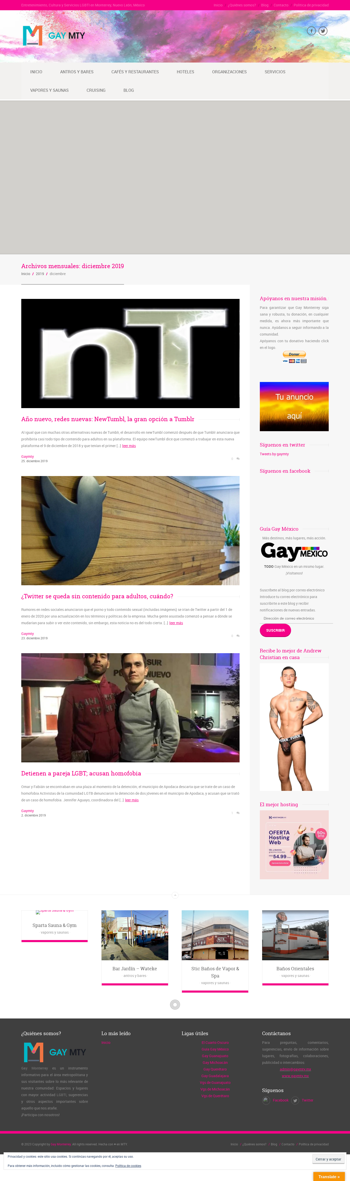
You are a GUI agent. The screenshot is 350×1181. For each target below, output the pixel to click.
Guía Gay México (215, 1049)
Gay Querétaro (215, 1069)
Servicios (275, 72)
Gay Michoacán (215, 1062)
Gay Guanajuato (215, 1055)
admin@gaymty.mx (295, 1069)
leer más (129, 445)
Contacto (281, 5)
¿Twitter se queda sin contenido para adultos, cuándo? (97, 596)
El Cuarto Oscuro (215, 1042)
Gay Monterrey (61, 1144)
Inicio (218, 5)
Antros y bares (77, 72)
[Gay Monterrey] (53, 45)
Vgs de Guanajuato (215, 1082)
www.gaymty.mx (295, 1075)
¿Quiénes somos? (242, 5)
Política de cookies (128, 1166)
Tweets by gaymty (274, 453)
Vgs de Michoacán (215, 1089)
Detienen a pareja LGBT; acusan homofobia (81, 773)
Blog (265, 5)
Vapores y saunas (49, 90)
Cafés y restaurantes (135, 72)
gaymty (27, 456)
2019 (40, 273)
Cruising (96, 90)
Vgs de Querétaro (215, 1095)
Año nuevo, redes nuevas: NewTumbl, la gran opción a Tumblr (107, 419)
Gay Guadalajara (215, 1075)
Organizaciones (229, 72)
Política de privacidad (311, 5)
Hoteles (185, 72)
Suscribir (275, 630)
